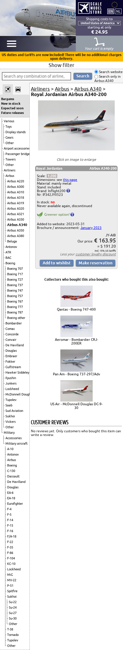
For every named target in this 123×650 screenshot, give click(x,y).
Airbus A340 (17, 225)
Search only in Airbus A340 (107, 79)
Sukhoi (10, 416)
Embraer (11, 356)
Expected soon (12, 108)
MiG (10, 574)
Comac (10, 328)
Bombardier (13, 323)
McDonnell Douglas (19, 394)
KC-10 (11, 563)
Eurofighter (15, 503)
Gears (9, 137)
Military (9, 432)
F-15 (10, 525)
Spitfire (12, 591)
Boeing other (16, 318)
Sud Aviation (14, 410)
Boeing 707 (15, 268)
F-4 (9, 509)
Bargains (7, 99)
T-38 (10, 629)
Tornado (13, 634)
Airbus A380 (15, 236)
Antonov (11, 246)
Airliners (9, 170)
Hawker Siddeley (17, 372)
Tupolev (11, 400)
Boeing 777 (15, 307)
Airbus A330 (15, 219)
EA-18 (11, 498)
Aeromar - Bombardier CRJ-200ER (76, 341)
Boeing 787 (15, 312)
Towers (10, 159)
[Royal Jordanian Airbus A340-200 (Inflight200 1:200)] (76, 149)
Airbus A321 (15, 214)
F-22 (10, 542)
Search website (110, 72)
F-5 (9, 514)
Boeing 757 (15, 296)
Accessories (13, 438)
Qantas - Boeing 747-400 (76, 309)
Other (9, 143)
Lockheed (12, 389)
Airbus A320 (15, 208)
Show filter (61, 65)
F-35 (10, 547)
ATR (8, 252)
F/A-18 (11, 536)
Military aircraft (16, 443)
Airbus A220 (15, 181)
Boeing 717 (15, 274)
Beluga (12, 241)
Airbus (9, 175)
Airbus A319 (15, 203)
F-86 (10, 553)
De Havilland (14, 345)
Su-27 (13, 613)
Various (9, 121)
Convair (10, 339)
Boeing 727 (15, 279)
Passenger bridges (18, 154)
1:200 (52, 176)
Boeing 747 (15, 290)
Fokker (10, 361)
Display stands (15, 132)
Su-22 (13, 602)
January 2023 (91, 228)
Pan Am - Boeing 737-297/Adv (76, 374)
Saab (8, 405)
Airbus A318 (15, 197)
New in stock (10, 103)
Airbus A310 (15, 192)
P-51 (10, 585)
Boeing (10, 263)
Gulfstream (13, 367)
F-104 (11, 558)
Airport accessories (17, 148)
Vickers (10, 421)
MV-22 (11, 580)
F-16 (10, 531)
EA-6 (10, 492)
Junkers (11, 383)
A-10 (10, 449)
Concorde (12, 334)
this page (70, 179)
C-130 (11, 471)
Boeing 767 (15, 301)
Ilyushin (10, 378)
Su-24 (13, 607)
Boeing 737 (15, 285)
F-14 (10, 520)
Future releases (12, 112)
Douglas (11, 350)
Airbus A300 (15, 186)
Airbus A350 (15, 230)
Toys (8, 126)
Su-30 (13, 618)
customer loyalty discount (96, 254)
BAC (8, 257)
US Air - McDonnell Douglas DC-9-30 (76, 406)
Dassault (13, 476)
